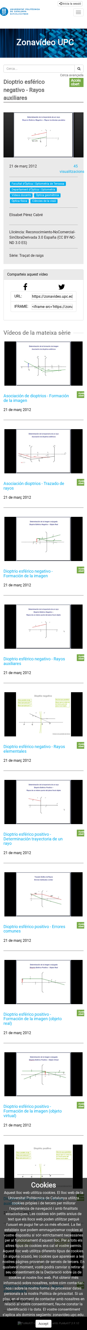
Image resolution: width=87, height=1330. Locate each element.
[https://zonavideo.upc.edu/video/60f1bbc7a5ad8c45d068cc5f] (43, 982)
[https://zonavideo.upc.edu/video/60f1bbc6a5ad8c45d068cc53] (43, 802)
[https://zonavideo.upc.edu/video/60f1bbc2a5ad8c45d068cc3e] (43, 451)
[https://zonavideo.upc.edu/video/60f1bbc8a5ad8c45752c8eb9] (43, 1074)
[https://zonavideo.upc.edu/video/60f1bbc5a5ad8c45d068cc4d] (43, 714)
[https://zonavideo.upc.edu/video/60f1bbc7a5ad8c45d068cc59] (43, 894)
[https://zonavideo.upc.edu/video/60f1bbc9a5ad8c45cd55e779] (43, 1167)
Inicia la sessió (71, 3)
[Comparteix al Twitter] (61, 288)
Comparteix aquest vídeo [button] (27, 274)
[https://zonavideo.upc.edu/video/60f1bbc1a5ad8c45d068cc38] (43, 363)
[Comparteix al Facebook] (25, 288)
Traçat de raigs (31, 255)
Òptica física (19, 201)
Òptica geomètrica (47, 195)
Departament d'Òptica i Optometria (33, 189)
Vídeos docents (21, 195)
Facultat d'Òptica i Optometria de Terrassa (38, 183)
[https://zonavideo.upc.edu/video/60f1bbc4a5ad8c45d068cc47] (43, 627)
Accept (43, 1324)
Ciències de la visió (44, 201)
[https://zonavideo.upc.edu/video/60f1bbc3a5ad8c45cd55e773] (43, 539)
